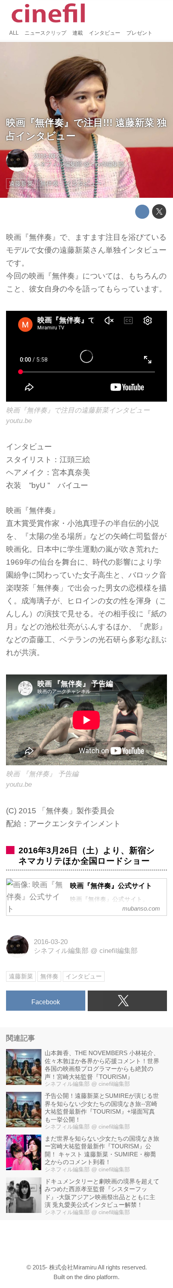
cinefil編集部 (107, 164)
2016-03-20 (49, 156)
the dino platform (96, 1276)
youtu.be (19, 421)
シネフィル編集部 (58, 164)
